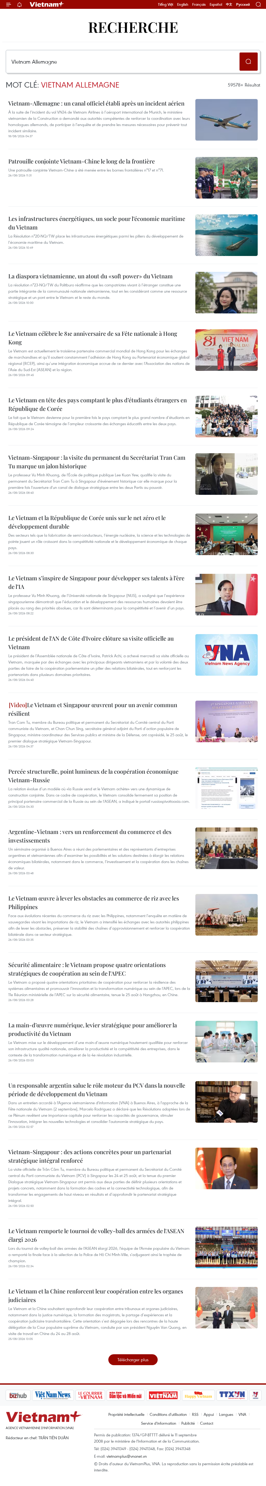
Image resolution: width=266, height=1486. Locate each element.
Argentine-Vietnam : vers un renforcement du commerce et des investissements (89, 836)
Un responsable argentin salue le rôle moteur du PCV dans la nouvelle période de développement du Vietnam (96, 1089)
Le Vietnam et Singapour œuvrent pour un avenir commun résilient (92, 709)
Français (199, 4)
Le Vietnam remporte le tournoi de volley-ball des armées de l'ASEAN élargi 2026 (96, 1235)
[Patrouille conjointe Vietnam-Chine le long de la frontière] (226, 178)
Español (216, 4)
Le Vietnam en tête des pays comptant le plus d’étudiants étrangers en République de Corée (97, 404)
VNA (242, 1414)
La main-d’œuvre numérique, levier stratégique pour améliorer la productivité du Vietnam (92, 1029)
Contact (206, 1423)
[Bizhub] (17, 1395)
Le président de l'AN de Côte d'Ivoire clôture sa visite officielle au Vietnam (91, 642)
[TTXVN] (232, 1395)
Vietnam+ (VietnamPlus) (47, 4)
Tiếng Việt (165, 4)
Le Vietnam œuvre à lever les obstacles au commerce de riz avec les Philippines (93, 902)
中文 (229, 4)
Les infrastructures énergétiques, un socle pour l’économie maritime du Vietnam (96, 223)
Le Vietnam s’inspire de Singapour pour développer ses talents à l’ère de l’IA (96, 582)
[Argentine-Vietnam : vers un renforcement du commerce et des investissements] (226, 848)
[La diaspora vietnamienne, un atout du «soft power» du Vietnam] (226, 292)
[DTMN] (125, 1395)
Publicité (188, 1423)
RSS (195, 1414)
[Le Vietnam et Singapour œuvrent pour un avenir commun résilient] (226, 721)
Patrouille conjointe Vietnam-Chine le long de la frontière (81, 161)
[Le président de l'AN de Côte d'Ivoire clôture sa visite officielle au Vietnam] (226, 655)
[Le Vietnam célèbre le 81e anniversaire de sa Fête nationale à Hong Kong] (226, 350)
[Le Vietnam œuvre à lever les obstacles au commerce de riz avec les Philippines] (226, 915)
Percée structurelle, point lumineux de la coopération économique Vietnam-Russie (93, 775)
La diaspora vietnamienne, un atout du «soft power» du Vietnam (90, 276)
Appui (209, 1414)
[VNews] (255, 1395)
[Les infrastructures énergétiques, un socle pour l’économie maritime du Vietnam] (226, 235)
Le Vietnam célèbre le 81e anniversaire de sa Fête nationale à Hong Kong (92, 338)
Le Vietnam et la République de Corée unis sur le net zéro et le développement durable (87, 522)
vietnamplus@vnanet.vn (127, 1456)
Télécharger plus (133, 1360)
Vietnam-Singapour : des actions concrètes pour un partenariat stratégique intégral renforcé (89, 1156)
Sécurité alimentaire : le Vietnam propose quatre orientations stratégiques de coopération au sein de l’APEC (87, 969)
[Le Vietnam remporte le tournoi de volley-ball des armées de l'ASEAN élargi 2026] (226, 1247)
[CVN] (90, 1395)
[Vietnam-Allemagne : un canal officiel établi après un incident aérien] (226, 120)
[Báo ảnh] (163, 1395)
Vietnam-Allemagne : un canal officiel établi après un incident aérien (96, 103)
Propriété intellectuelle (126, 1414)
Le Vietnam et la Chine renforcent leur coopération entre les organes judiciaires (95, 1295)
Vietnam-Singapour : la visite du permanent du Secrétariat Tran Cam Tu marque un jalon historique (96, 461)
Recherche (133, 26)
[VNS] (53, 1395)
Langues (226, 1414)
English (182, 4)
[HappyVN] (198, 1395)
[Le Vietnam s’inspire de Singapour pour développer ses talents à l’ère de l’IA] (226, 594)
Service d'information (158, 1423)
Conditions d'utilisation (168, 1414)
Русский (243, 4)
